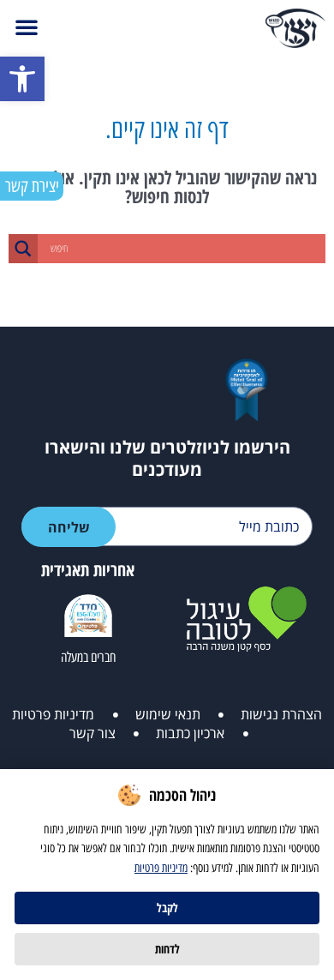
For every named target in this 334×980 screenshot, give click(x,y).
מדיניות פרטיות (161, 868)
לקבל (167, 907)
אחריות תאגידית (87, 569)
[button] (22, 79)
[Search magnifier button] (23, 248)
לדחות (167, 949)
